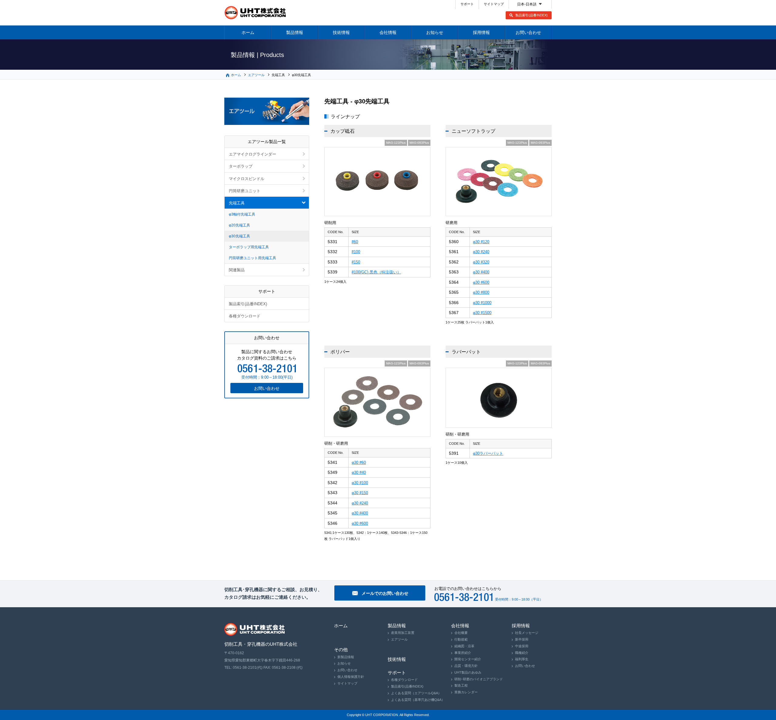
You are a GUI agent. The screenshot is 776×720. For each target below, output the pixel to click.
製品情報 (294, 32)
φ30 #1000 (482, 302)
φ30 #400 (481, 272)
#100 (356, 251)
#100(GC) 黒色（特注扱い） (376, 272)
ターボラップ (241, 166)
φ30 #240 (481, 251)
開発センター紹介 (467, 659)
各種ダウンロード (244, 316)
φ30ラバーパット (488, 453)
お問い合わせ (528, 32)
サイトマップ (494, 4)
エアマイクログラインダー (252, 154)
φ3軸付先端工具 (242, 214)
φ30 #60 (359, 462)
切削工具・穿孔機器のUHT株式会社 (255, 13)
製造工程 (461, 685)
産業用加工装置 (402, 633)
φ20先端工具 (239, 225)
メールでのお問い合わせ (385, 593)
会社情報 (388, 32)
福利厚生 (521, 659)
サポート (467, 4)
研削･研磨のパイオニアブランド (478, 679)
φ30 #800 (481, 292)
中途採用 (521, 646)
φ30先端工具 (239, 236)
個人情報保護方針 (350, 676)
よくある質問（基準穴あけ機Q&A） (418, 700)
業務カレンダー (466, 692)
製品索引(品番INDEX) (531, 15)
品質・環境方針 (466, 666)
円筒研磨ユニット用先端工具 (252, 258)
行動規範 (461, 639)
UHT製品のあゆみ (467, 672)
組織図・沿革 (464, 646)
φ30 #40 (359, 472)
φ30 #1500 (482, 312)
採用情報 (481, 32)
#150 (356, 262)
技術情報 (341, 32)
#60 (355, 241)
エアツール (256, 75)
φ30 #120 (481, 241)
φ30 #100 (360, 483)
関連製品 (237, 270)
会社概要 (461, 633)
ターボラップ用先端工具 (249, 247)
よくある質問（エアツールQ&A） (416, 693)
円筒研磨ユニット (244, 191)
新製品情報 (345, 657)
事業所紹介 (462, 653)
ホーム (248, 32)
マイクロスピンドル (246, 178)
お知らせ (434, 32)
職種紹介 (521, 653)
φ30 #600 (481, 282)
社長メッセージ (526, 633)
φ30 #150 (360, 493)
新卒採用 (521, 639)
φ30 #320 (481, 262)
